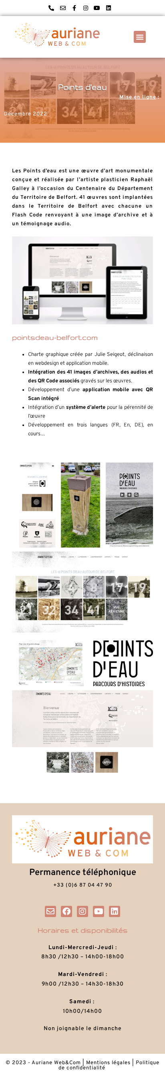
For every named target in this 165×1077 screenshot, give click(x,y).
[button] (140, 37)
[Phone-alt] (51, 8)
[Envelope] (63, 8)
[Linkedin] (109, 8)
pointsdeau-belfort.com (55, 337)
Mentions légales (108, 1063)
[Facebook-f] (74, 8)
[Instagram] (86, 8)
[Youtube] (97, 8)
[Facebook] (66, 911)
